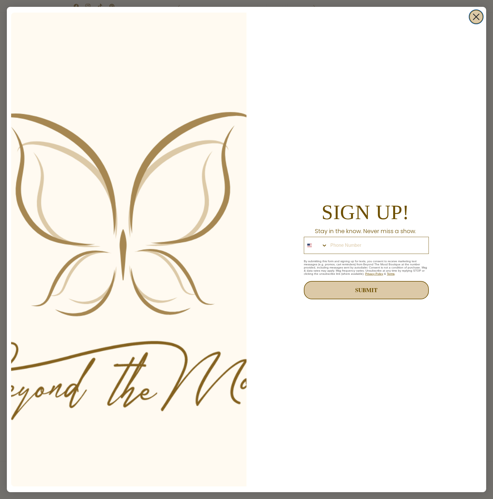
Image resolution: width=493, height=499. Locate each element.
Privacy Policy (374, 273)
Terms (391, 273)
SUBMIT (366, 290)
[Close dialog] (476, 17)
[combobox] (316, 245)
